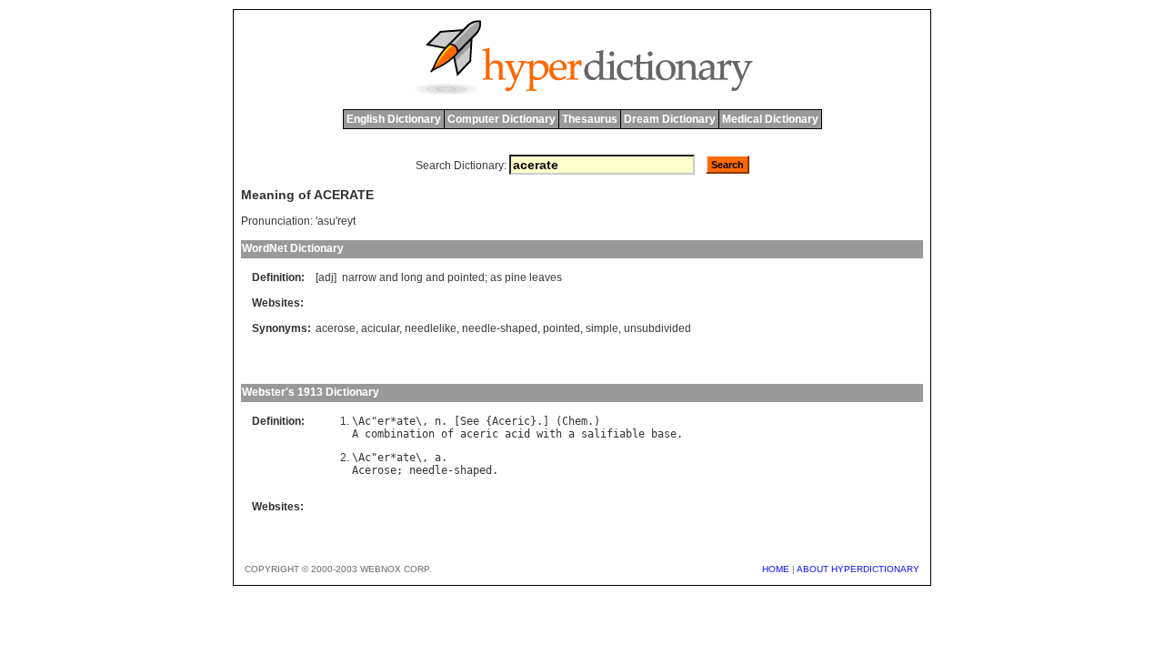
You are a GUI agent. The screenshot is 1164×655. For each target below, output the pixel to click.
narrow (359, 277)
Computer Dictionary (501, 119)
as (496, 277)
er (383, 421)
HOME (775, 569)
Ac (364, 421)
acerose (336, 328)
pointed (466, 277)
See (469, 421)
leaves (545, 277)
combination (400, 434)
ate (406, 421)
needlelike (431, 328)
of (447, 434)
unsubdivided (657, 328)
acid (517, 434)
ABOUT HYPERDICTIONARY (858, 569)
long (412, 277)
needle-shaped (499, 328)
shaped (473, 470)
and (388, 277)
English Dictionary (393, 119)
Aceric (511, 421)
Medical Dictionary (770, 119)
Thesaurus (589, 119)
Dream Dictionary (670, 119)
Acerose (374, 470)
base (664, 434)
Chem (574, 421)
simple (602, 328)
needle (428, 470)
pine (516, 277)
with (549, 434)
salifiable (613, 434)
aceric (479, 434)
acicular (380, 328)
